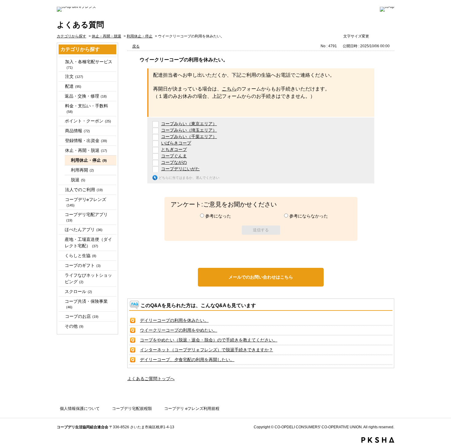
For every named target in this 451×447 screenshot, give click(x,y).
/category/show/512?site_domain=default (61, 190)
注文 (74, 76)
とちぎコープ (174, 149)
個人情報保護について (80, 408)
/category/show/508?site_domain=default (61, 150)
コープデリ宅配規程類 (132, 408)
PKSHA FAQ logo (377, 440)
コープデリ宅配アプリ (86, 217)
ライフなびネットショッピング (88, 278)
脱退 (78, 179)
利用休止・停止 (139, 36)
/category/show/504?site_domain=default (61, 140)
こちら (229, 88)
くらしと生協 (80, 255)
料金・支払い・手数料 (86, 108)
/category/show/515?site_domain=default (61, 199)
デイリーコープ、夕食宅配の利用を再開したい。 (187, 359)
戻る (136, 46)
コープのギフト (83, 265)
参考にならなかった (308, 216)
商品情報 (77, 130)
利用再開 (82, 170)
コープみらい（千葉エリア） (189, 136)
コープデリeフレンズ (85, 202)
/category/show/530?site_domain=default (61, 316)
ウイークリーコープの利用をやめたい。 (178, 330)
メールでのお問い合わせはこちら (261, 277)
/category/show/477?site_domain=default (61, 62)
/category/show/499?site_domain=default (61, 131)
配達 (73, 86)
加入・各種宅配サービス (88, 64)
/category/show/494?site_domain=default (61, 106)
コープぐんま (174, 155)
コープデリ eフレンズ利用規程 (191, 408)
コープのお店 (81, 316)
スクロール (78, 291)
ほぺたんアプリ (83, 229)
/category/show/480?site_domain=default (61, 76)
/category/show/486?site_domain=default (61, 86)
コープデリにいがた (180, 168)
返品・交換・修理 (86, 96)
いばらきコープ (176, 143)
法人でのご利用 (84, 189)
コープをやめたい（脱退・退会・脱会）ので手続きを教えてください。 (208, 339)
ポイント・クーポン (88, 120)
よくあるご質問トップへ (151, 378)
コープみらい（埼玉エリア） (189, 130)
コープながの (174, 162)
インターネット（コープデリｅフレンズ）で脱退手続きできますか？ (206, 349)
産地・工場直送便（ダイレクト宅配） (88, 242)
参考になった (218, 216)
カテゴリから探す (71, 36)
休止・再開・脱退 (106, 36)
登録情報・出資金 (86, 140)
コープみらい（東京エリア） (189, 123)
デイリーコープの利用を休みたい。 (174, 320)
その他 (74, 326)
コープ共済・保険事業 (86, 304)
